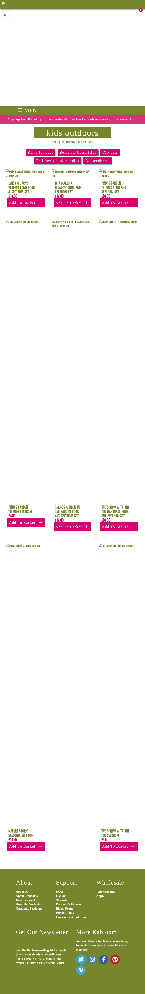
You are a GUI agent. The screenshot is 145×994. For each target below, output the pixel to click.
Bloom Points (64, 908)
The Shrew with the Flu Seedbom (115, 833)
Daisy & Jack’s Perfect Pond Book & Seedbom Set (21, 187)
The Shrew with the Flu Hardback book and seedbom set (115, 511)
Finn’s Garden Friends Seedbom (20, 509)
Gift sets (110, 152)
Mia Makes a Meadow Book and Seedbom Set (68, 187)
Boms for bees (40, 152)
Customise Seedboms (29, 908)
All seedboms (97, 161)
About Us (22, 891)
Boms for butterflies (77, 152)
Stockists (61, 900)
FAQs (59, 891)
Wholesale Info (105, 891)
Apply (100, 896)
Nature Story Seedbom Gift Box (20, 833)
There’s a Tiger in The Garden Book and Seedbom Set (67, 511)
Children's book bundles (57, 161)
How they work (26, 900)
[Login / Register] (120, 10)
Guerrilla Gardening (29, 904)
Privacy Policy (65, 912)
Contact (61, 896)
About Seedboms (27, 896)
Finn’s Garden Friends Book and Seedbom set (113, 187)
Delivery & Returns (68, 904)
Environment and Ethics (71, 917)
